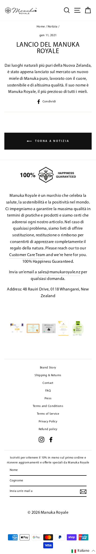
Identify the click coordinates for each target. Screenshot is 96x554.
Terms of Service (48, 413)
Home (41, 26)
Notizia (52, 26)
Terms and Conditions (48, 406)
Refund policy (48, 429)
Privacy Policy (48, 421)
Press (48, 398)
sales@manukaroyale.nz (59, 272)
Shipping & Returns (48, 375)
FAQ (48, 390)
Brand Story (48, 367)
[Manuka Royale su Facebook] (51, 439)
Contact (47, 383)
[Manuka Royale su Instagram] (41, 439)
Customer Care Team (27, 255)
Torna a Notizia (52, 141)
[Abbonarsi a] (83, 492)
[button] (83, 551)
